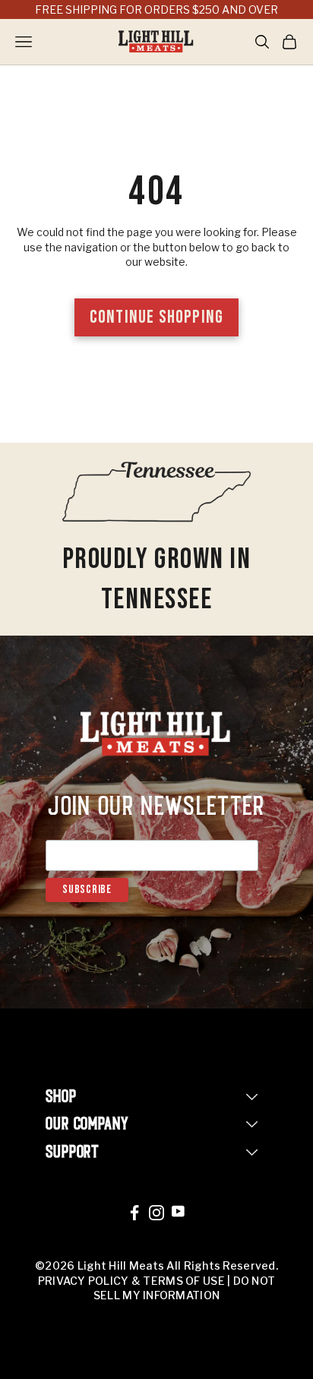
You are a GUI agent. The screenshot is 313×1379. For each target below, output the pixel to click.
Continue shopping (156, 317)
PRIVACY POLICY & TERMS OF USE (131, 1280)
